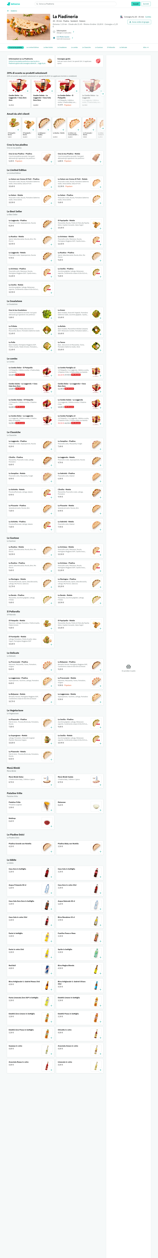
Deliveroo (13, 4)
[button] (31, 61)
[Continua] (102, 93)
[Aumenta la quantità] (27, 91)
